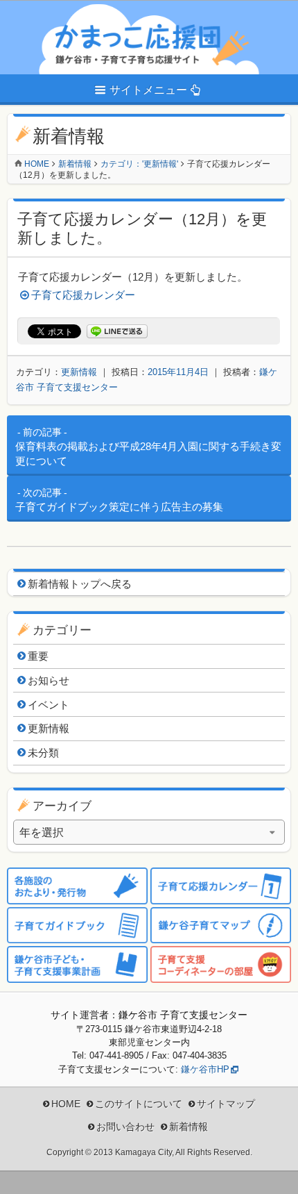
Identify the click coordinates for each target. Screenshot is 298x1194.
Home (36, 164)
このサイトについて (138, 1103)
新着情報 (74, 164)
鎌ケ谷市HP (205, 1069)
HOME (65, 1103)
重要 (38, 656)
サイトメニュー (148, 90)
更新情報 (79, 372)
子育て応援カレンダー (83, 295)
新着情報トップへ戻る (80, 584)
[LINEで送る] (117, 332)
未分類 (43, 752)
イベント (48, 705)
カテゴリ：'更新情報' (139, 164)
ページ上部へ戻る (277, 1173)
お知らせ (48, 680)
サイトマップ (226, 1103)
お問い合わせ (125, 1126)
